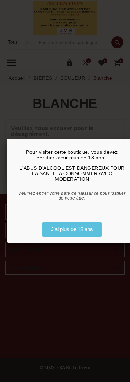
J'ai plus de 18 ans (72, 229)
